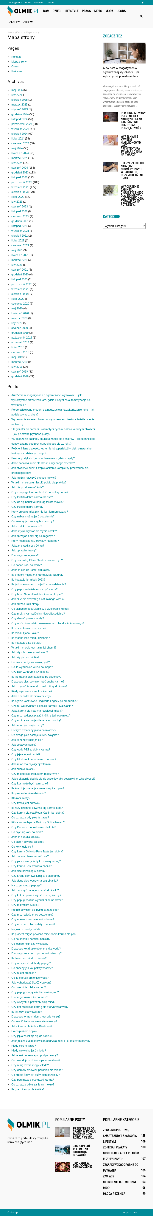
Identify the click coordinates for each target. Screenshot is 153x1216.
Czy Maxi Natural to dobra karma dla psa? (37, 594)
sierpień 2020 (19, 293)
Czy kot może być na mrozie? (29, 783)
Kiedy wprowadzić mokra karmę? (31, 691)
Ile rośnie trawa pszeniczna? (28, 628)
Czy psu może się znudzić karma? (32, 1079)
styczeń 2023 (19, 206)
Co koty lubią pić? (22, 846)
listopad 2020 (19, 279)
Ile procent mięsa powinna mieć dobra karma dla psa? (44, 934)
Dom (46, 11)
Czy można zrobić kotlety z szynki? (33, 924)
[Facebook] (143, 2)
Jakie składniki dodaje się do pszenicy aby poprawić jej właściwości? (53, 778)
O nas (28, 2)
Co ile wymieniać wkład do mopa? (32, 667)
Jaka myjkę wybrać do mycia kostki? (34, 531)
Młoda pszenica (114, 1193)
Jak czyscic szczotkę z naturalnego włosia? (38, 599)
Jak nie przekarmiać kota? (27, 487)
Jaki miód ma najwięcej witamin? (31, 764)
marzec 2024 (19, 157)
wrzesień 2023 (20, 187)
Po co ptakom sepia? (24, 1031)
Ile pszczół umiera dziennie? (28, 793)
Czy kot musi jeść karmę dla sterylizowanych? (39, 1006)
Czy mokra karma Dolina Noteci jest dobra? (38, 613)
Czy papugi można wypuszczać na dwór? (37, 900)
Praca (86, 11)
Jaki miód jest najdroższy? (27, 725)
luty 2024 (16, 162)
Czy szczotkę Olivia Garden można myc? (37, 560)
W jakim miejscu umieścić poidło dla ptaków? (38, 482)
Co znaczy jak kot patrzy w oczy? (32, 968)
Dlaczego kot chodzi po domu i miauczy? (36, 953)
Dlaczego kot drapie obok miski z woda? (36, 948)
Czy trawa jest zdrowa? (25, 802)
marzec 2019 (19, 361)
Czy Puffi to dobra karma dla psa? (32, 497)
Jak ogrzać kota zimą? (25, 603)
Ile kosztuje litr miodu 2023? (28, 579)
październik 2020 (21, 284)
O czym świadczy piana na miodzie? (33, 730)
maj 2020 (17, 308)
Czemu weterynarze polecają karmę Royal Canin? (42, 705)
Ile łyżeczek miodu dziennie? (28, 958)
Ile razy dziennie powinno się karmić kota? (37, 807)
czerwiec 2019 (20, 352)
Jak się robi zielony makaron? (29, 652)
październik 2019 (21, 337)
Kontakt (50, 2)
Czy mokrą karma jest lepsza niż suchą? (36, 720)
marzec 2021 (19, 259)
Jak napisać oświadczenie (82, 1165)
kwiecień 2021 (20, 255)
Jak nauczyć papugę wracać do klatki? (35, 890)
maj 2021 (17, 250)
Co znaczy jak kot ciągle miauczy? (32, 521)
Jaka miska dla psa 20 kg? (27, 545)
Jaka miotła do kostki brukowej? (30, 569)
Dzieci (57, 11)
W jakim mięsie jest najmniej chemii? (33, 647)
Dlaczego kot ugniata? (24, 555)
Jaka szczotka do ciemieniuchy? (31, 696)
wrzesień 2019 (20, 342)
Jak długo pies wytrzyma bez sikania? (34, 880)
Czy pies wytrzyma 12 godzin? (30, 671)
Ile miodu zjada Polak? (25, 633)
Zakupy (14, 22)
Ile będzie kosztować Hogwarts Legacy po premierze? (44, 700)
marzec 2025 (19, 104)
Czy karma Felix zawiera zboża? (31, 866)
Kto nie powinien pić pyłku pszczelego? (35, 909)
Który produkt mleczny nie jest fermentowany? (39, 511)
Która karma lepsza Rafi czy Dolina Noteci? (38, 822)
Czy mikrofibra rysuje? (25, 904)
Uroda (121, 11)
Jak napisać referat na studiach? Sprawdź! (81, 1150)
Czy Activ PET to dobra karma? (30, 749)
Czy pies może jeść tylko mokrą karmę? (36, 861)
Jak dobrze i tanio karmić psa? (30, 856)
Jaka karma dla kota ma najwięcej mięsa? (37, 710)
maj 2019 (17, 357)
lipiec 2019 (17, 347)
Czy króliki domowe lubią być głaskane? (35, 875)
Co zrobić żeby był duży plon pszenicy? (35, 1074)
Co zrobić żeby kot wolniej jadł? (30, 662)
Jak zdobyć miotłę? (23, 768)
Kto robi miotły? (20, 798)
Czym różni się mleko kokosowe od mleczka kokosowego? (47, 623)
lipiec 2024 (17, 138)
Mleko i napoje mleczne (120, 1182)
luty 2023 (16, 201)
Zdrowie (29, 22)
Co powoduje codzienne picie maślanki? (35, 1060)
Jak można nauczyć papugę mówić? (33, 477)
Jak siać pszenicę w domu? (28, 870)
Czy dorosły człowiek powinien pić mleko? (37, 1069)
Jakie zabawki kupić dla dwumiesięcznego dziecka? (43, 463)
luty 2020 (16, 323)
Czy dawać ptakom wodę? (27, 618)
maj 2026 (17, 89)
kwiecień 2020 (20, 313)
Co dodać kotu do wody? (26, 565)
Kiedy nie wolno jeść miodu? (28, 1050)
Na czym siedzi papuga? (26, 885)
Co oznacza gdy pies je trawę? (30, 817)
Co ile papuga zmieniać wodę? (30, 977)
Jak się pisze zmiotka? (25, 657)
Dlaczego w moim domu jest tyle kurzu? (35, 1016)
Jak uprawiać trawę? (24, 550)
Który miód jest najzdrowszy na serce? (35, 540)
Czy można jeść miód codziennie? (32, 914)
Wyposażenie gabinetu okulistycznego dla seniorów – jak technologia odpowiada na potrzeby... (132, 195)
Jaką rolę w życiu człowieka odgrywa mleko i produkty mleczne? (50, 1040)
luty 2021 (16, 264)
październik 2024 (21, 123)
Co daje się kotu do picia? (27, 832)
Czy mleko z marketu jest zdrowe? (32, 919)
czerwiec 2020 (20, 303)
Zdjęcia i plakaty (115, 1147)
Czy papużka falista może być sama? (34, 589)
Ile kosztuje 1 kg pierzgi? (26, 642)
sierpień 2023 (19, 191)
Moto (98, 11)
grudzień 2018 (20, 376)
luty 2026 (16, 94)
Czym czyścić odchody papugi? (31, 963)
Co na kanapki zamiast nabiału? (30, 938)
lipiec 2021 (17, 240)
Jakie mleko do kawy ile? (26, 526)
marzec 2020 (19, 318)
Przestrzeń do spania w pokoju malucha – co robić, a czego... (84, 1133)
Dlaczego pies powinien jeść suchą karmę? (37, 681)
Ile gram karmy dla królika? (27, 1089)
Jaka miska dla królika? (25, 836)
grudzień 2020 (20, 274)
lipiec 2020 (17, 298)
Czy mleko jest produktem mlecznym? (35, 773)
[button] (141, 16)
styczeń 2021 (19, 269)
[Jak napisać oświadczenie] (62, 1167)
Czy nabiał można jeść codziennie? (32, 516)
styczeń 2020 (19, 327)
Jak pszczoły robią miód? (27, 739)
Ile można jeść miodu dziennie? (30, 637)
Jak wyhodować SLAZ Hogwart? (31, 982)
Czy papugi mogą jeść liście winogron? (35, 992)
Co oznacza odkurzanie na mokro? (32, 1084)
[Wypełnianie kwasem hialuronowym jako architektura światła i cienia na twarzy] (110, 140)
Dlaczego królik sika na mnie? (29, 997)
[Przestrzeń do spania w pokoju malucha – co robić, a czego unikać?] (62, 1132)
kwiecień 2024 (20, 153)
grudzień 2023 (20, 172)
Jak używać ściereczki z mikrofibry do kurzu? (39, 686)
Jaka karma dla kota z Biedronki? (31, 1026)
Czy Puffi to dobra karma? (27, 506)
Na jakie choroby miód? (25, 929)
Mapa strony (19, 61)
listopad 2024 (19, 119)
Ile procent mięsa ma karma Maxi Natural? (37, 574)
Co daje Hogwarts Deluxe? (27, 841)
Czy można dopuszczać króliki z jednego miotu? (41, 715)
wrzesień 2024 (20, 128)
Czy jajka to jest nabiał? (25, 754)
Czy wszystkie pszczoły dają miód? (33, 1001)
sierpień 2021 (19, 235)
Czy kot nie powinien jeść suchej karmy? (36, 895)
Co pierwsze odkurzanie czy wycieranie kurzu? (40, 608)
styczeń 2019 (19, 371)
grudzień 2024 (20, 114)
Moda (109, 11)
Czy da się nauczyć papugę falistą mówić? (37, 501)
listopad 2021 (19, 225)
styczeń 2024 (19, 167)
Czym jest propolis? (23, 972)
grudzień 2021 (20, 221)
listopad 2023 (19, 177)
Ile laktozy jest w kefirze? (26, 1011)
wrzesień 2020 (20, 289)
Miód (106, 1188)
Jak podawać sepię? (23, 744)
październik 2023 (21, 182)
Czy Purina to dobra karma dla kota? (33, 827)
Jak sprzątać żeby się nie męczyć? (33, 535)
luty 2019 (16, 366)
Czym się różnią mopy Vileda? (30, 1065)
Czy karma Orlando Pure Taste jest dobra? (37, 851)
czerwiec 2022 (20, 216)
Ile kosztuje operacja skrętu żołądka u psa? (37, 788)
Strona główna (14, 2)
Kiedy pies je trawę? (23, 1045)
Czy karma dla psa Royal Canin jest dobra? (37, 812)
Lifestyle (72, 11)
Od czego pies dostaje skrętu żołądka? (35, 734)
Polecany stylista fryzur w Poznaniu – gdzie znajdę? (43, 458)
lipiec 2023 (17, 196)
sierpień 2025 (19, 99)
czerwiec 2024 (20, 143)
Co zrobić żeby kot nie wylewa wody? (34, 1021)
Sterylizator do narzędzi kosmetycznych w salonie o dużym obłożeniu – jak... (132, 170)
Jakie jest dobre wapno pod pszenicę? (34, 1055)
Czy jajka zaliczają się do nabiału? (32, 1035)
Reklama (38, 2)
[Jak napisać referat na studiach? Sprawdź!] (62, 1150)
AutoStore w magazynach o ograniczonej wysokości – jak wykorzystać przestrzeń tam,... (122, 72)
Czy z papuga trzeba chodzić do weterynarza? (39, 492)
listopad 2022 (19, 211)
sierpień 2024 (19, 133)
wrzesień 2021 (20, 230)
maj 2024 (17, 148)
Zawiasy (108, 1176)
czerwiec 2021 (20, 245)
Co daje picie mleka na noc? (28, 987)
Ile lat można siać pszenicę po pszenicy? (36, 676)
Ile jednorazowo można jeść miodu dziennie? (38, 584)
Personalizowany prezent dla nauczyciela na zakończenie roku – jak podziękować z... (133, 120)
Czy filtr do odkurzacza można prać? (33, 759)
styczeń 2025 (19, 109)
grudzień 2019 (20, 332)
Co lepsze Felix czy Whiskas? (29, 943)
